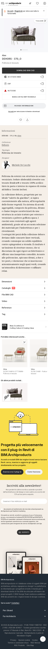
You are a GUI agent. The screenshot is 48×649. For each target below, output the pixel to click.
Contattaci (15, 603)
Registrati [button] (18, 11)
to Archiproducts (13, 5)
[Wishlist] (37, 3)
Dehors (5, 145)
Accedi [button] (10, 11)
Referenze (6, 308)
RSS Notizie (35, 643)
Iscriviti (25, 532)
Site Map (30, 645)
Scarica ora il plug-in (12, 472)
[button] (2, 3)
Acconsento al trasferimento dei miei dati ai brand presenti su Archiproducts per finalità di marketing (22, 510)
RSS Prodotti (19, 645)
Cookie (35, 640)
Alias (4, 55)
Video (4, 301)
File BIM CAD (7, 294)
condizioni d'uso (27, 515)
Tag (3, 314)
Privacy (13, 640)
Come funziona (33, 472)
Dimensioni (7, 281)
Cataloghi (8, 288)
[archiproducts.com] (13, 3)
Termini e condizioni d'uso (18, 643)
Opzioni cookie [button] (24, 640)
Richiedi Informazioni (24, 106)
